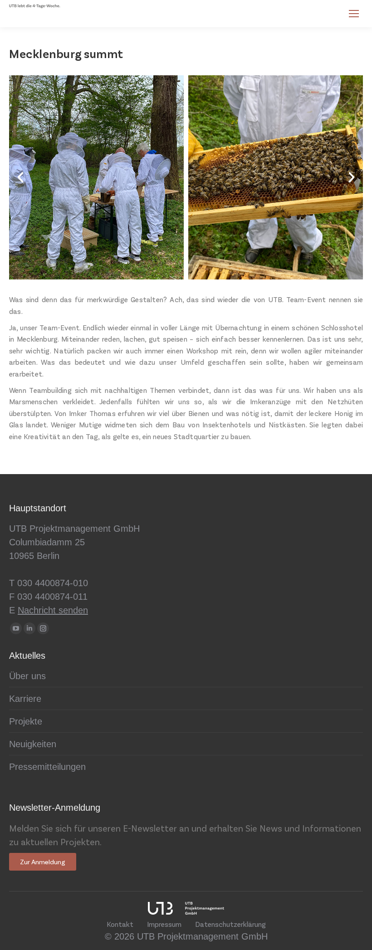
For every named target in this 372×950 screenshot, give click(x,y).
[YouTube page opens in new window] (16, 628)
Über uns (27, 676)
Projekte (25, 721)
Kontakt (120, 924)
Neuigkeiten (32, 744)
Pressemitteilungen (47, 767)
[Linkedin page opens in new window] (29, 628)
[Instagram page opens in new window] (43, 628)
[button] (20, 177)
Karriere (25, 699)
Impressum (164, 924)
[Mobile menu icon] (354, 14)
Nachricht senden (53, 610)
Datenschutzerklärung (230, 924)
